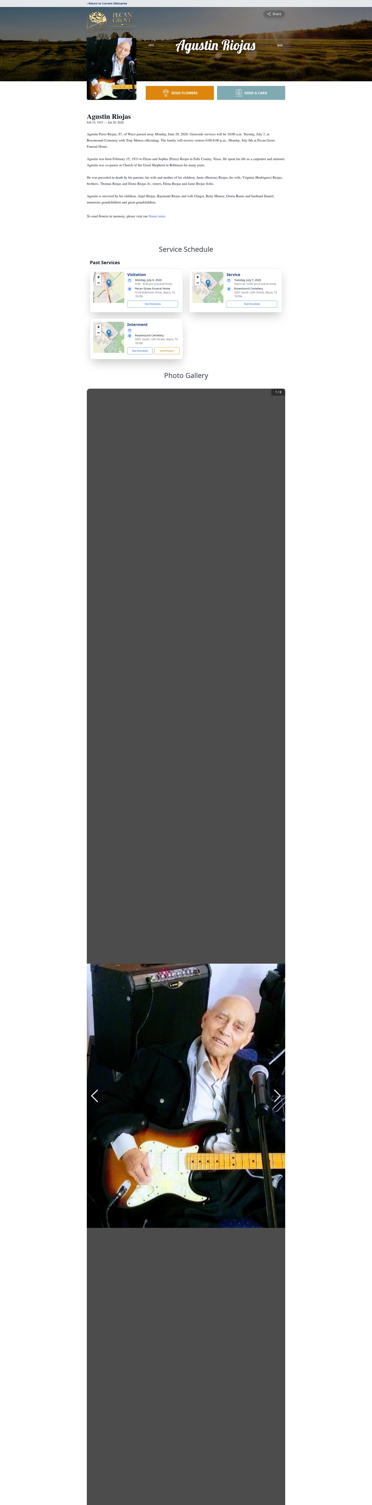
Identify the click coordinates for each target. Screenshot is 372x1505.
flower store (157, 216)
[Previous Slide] (94, 1096)
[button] (108, 283)
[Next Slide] (277, 1096)
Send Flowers (167, 350)
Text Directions (153, 304)
